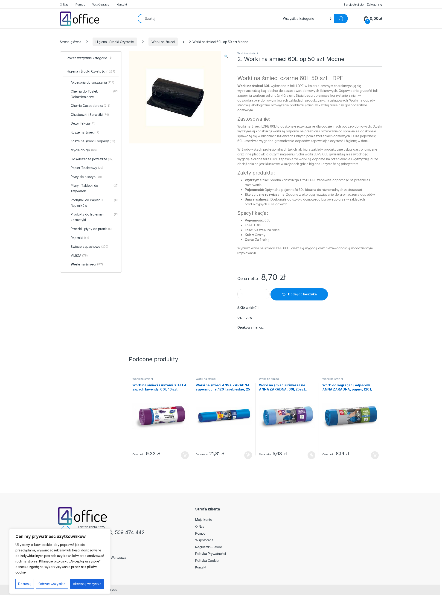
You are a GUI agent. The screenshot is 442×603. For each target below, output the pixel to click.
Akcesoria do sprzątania (92, 82)
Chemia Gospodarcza (90, 106)
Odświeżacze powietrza (92, 159)
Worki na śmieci (163, 42)
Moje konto (203, 519)
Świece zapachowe (89, 246)
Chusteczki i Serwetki (90, 115)
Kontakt (122, 4)
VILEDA (79, 255)
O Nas (64, 4)
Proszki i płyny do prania (91, 229)
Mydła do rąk (84, 150)
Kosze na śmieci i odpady (93, 141)
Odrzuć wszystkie (52, 584)
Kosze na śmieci (85, 132)
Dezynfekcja (83, 123)
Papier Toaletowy (87, 168)
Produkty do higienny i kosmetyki (95, 217)
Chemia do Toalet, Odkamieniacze (95, 94)
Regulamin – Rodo (208, 547)
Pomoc (80, 4)
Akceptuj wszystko (87, 584)
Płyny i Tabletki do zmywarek (95, 188)
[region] (59, 561)
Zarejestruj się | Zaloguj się (362, 4)
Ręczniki (80, 238)
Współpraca (101, 4)
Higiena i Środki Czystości (115, 42)
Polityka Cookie (207, 560)
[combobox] (209, 18)
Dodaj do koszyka (302, 294)
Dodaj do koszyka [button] (182, 455)
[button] (226, 56)
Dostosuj (24, 584)
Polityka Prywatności (210, 554)
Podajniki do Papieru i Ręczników (95, 202)
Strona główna (70, 42)
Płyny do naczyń (86, 177)
